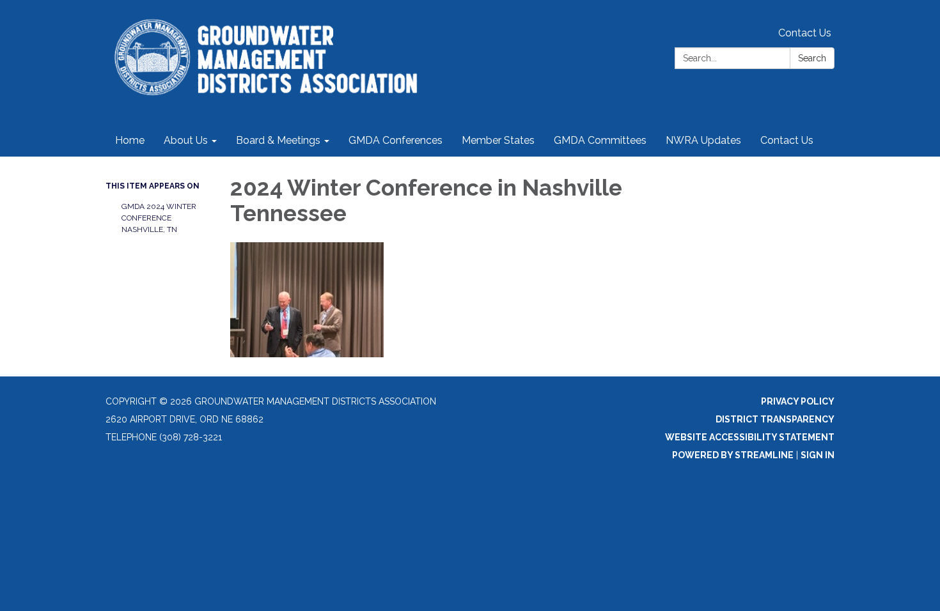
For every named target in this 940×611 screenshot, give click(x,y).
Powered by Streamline (733, 455)
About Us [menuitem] (186, 140)
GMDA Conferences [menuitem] (396, 140)
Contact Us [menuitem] (786, 140)
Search (812, 58)
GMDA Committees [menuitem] (600, 140)
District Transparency (775, 419)
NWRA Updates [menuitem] (703, 140)
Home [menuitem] (130, 140)
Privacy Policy (797, 401)
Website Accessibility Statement (749, 437)
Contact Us (804, 33)
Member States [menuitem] (498, 140)
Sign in (817, 455)
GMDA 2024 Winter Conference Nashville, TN (158, 218)
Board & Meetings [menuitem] (278, 140)
